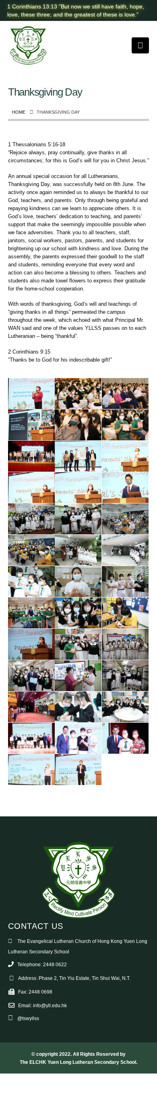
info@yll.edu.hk (50, 1005)
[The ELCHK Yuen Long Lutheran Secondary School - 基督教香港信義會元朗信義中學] (28, 45)
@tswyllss (28, 1018)
